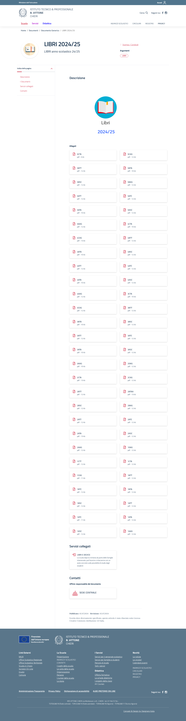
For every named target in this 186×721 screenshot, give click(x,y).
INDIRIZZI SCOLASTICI (119, 23)
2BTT (79, 391)
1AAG (130, 531)
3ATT (79, 335)
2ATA (79, 433)
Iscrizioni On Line (26, 668)
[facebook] (163, 13)
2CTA (79, 377)
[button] (36, 68)
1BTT (130, 475)
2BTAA (130, 391)
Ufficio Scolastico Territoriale (30, 662)
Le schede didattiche (103, 677)
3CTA (130, 293)
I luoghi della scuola (65, 665)
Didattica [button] (47, 23)
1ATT (130, 503)
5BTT (79, 168)
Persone (60, 674)
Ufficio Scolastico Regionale (30, 659)
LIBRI (124, 55)
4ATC (130, 265)
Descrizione (25, 76)
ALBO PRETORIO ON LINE (104, 691)
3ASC (130, 349)
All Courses (99, 683)
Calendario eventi (140, 662)
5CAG (130, 154)
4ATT (79, 265)
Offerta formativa (102, 674)
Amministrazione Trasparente (32, 691)
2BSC (79, 405)
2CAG (130, 377)
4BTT (130, 237)
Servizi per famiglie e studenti (107, 659)
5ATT (79, 195)
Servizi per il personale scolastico (108, 656)
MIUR (21, 656)
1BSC (79, 503)
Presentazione (63, 656)
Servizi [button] (35, 23)
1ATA (130, 517)
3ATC (130, 335)
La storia (60, 681)
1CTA (130, 461)
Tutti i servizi (100, 665)
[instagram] (166, 13)
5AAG (79, 223)
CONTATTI (61, 662)
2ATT (79, 419)
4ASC (130, 279)
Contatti (23, 90)
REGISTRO (149, 23)
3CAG (79, 307)
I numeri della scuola (65, 678)
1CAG (79, 475)
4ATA (79, 279)
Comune (22, 674)
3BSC (130, 321)
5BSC (79, 182)
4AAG (79, 293)
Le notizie (137, 656)
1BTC (79, 489)
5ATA (79, 209)
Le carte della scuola (65, 668)
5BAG (130, 182)
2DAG (130, 363)
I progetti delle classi (103, 680)
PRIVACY (161, 23)
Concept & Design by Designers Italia (138, 711)
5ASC (130, 209)
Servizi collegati (26, 86)
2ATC (130, 419)
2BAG (130, 405)
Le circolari (137, 659)
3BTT (130, 307)
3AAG (79, 363)
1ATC (79, 517)
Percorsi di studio (102, 662)
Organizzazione (63, 671)
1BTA (130, 489)
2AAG (79, 447)
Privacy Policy (54, 691)
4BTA (79, 251)
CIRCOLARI (136, 23)
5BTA (130, 168)
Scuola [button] (24, 23)
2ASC (130, 433)
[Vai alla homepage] (23, 12)
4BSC (130, 251)
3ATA (79, 349)
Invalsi (21, 671)
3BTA (79, 321)
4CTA (130, 223)
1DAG (130, 447)
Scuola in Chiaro (25, 665)
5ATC (130, 195)
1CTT (79, 461)
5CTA (79, 154)
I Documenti (25, 81)
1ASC (79, 531)
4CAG (79, 237)
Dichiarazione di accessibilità (76, 691)
